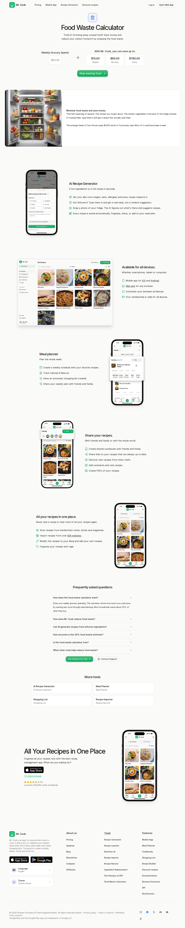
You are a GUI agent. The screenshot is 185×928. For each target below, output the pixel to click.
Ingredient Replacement (115, 869)
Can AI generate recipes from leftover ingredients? (80, 626)
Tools (107, 833)
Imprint (78, 912)
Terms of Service (106, 912)
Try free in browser (32, 776)
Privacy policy (90, 912)
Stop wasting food (90, 73)
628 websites (74, 535)
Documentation (149, 876)
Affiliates (70, 869)
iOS (144, 280)
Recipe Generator (69, 5)
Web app (130, 286)
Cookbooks (147, 851)
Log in (152, 5)
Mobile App (51, 5)
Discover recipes (90, 5)
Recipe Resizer (111, 863)
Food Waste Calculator (115, 882)
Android (155, 280)
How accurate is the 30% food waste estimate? (78, 634)
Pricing (38, 5)
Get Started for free (78, 659)
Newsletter (71, 857)
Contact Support (109, 659)
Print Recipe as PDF (113, 876)
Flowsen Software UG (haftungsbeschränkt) (37, 912)
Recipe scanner (111, 845)
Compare (70, 863)
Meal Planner (148, 845)
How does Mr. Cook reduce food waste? (74, 619)
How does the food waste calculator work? (75, 597)
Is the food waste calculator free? (71, 642)
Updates (70, 845)
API (143, 888)
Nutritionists (148, 894)
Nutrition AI (109, 851)
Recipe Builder (149, 863)
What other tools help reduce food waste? (75, 650)
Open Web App (166, 5)
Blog (68, 851)
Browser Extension (151, 882)
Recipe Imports (111, 857)
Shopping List (148, 857)
